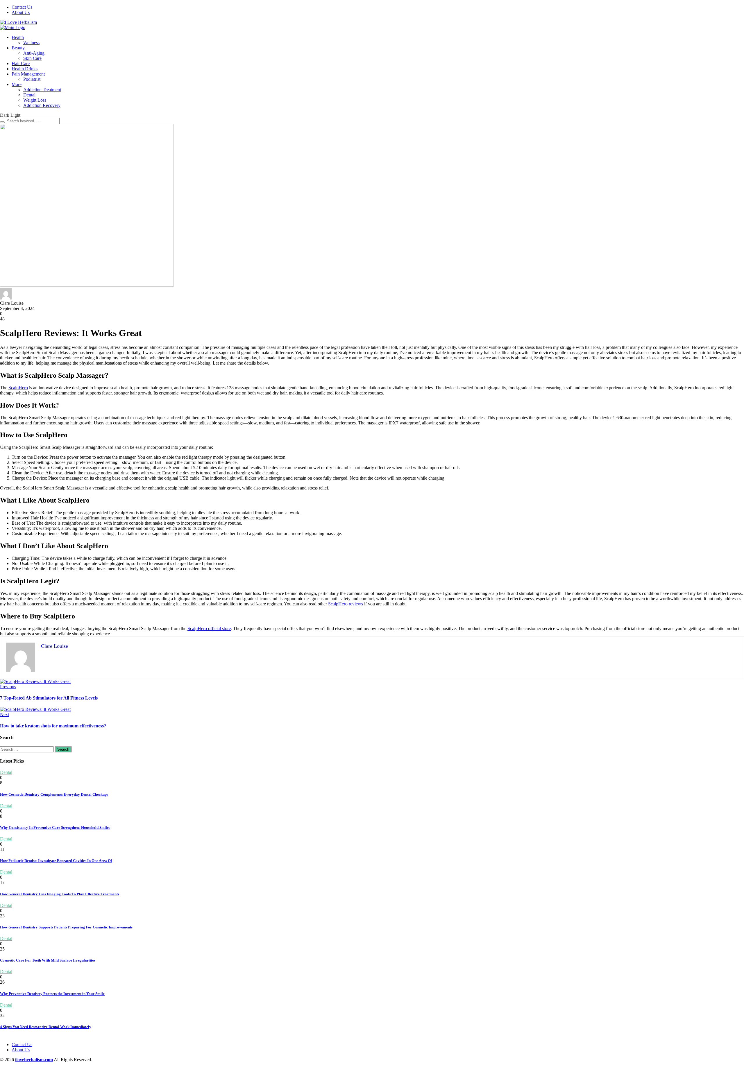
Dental (29, 94)
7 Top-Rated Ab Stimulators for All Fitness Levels (49, 697)
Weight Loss (34, 100)
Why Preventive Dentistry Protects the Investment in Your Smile (52, 993)
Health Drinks (24, 68)
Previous (8, 686)
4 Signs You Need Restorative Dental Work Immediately (45, 1027)
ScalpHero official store (209, 628)
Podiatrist (31, 79)
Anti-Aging (33, 53)
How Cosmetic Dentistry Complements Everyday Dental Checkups (54, 794)
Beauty (18, 47)
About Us (21, 12)
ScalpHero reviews (345, 603)
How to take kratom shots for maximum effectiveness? (53, 725)
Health (18, 37)
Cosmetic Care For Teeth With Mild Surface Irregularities (47, 960)
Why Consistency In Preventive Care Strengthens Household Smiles (55, 827)
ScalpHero (18, 387)
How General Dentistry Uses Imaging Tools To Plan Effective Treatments (59, 894)
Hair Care (21, 63)
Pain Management (28, 73)
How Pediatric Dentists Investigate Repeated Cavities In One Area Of (56, 860)
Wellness (31, 42)
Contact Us (22, 7)
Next (4, 714)
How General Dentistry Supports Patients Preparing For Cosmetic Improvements (66, 927)
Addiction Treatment (42, 89)
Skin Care (32, 58)
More (17, 84)
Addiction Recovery (41, 105)
